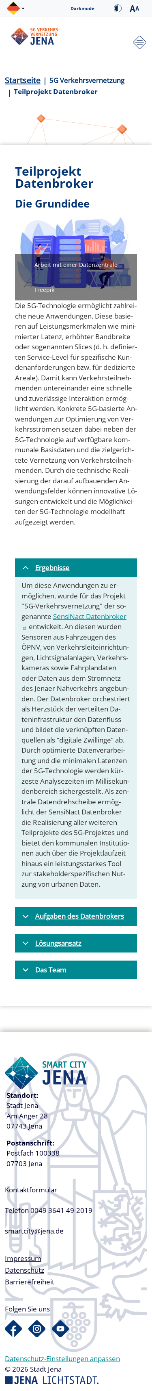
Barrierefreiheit (29, 1281)
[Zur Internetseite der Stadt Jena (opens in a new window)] (51, 1379)
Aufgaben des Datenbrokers (79, 916)
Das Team (50, 969)
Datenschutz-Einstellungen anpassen (62, 1358)
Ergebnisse (52, 567)
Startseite (23, 80)
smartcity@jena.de (34, 1231)
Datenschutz (24, 1270)
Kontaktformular (31, 1189)
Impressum (23, 1258)
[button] (16, 8)
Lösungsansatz (58, 943)
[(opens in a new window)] (13, 1328)
